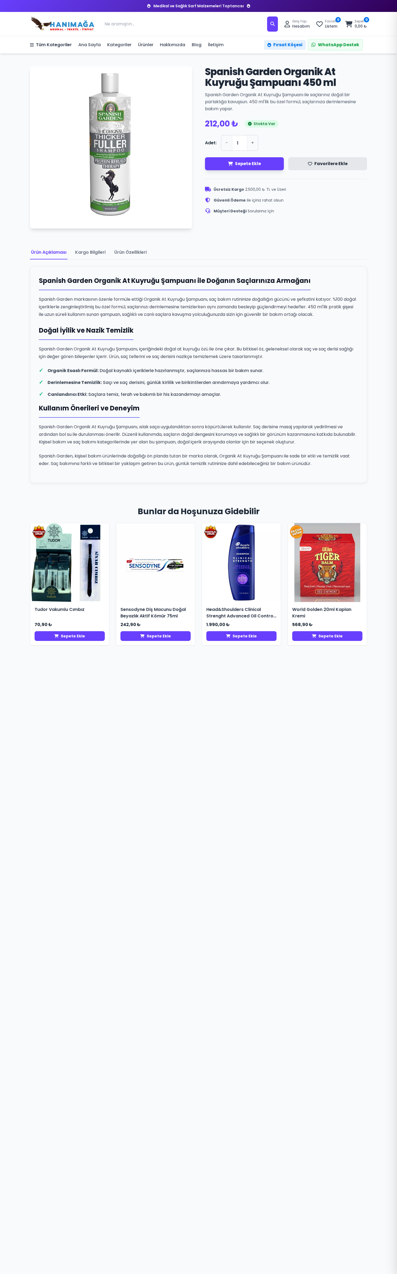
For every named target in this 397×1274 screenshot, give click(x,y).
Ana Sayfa (89, 45)
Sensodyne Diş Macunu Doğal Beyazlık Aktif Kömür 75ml (153, 612)
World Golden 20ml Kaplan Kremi (321, 612)
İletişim (216, 45)
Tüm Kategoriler (54, 45)
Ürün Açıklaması (48, 252)
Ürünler (145, 45)
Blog (196, 45)
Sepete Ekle (248, 163)
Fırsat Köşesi (287, 45)
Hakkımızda (172, 45)
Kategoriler (119, 45)
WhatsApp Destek (338, 45)
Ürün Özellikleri (130, 252)
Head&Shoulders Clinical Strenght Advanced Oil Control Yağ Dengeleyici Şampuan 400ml (240, 612)
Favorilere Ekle (331, 163)
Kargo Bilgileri (90, 252)
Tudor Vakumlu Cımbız (60, 609)
